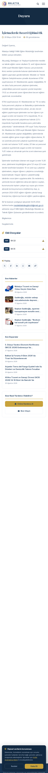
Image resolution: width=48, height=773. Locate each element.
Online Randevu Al (25, 404)
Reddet (14, 766)
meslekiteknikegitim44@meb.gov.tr (28, 205)
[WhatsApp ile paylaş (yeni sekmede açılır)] (23, 266)
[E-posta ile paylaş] (29, 266)
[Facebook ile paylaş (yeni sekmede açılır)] (10, 266)
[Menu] (43, 3)
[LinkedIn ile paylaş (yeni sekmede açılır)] (16, 266)
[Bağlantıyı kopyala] (35, 266)
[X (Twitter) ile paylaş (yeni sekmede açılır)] (4, 266)
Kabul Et (34, 766)
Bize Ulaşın (25, 411)
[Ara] (37, 3)
